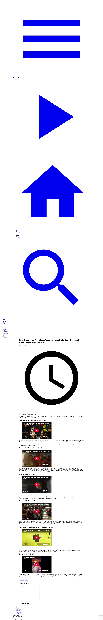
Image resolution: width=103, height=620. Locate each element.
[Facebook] (5, 333)
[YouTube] (5, 337)
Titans (19, 238)
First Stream (25, 413)
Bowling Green (18, 232)
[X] (5, 334)
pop (32, 494)
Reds (19, 237)
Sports (17, 236)
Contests (17, 235)
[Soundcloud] (5, 335)
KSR (16, 230)
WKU (17, 231)
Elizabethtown (19, 233)
